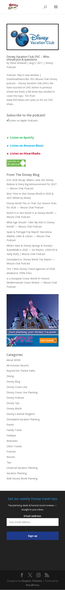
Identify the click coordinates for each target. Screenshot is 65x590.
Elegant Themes (31, 580)
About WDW (13, 360)
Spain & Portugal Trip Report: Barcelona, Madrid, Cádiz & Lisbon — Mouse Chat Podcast (29, 236)
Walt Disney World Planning (22, 478)
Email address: (32, 516)
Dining (10, 376)
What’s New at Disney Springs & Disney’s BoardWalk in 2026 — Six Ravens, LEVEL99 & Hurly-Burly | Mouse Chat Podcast (32, 250)
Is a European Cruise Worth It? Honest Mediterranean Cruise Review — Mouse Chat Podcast (32, 283)
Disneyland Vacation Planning (23, 419)
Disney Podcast (15, 397)
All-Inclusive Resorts (18, 365)
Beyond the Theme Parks (21, 370)
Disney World (14, 408)
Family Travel (14, 430)
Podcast (11, 451)
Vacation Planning (17, 473)
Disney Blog (13, 381)
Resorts (11, 457)
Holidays (11, 435)
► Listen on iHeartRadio (23, 153)
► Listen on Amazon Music (25, 146)
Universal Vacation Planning (22, 467)
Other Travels (14, 446)
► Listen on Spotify (20, 137)
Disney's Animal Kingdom (21, 414)
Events (10, 424)
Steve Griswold (18, 63)
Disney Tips (13, 403)
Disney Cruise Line (17, 387)
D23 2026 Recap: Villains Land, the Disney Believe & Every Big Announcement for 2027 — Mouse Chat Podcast (32, 184)
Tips (9, 462)
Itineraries (12, 440)
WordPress (32, 585)
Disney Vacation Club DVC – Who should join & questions (28, 58)
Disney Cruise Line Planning (22, 392)
